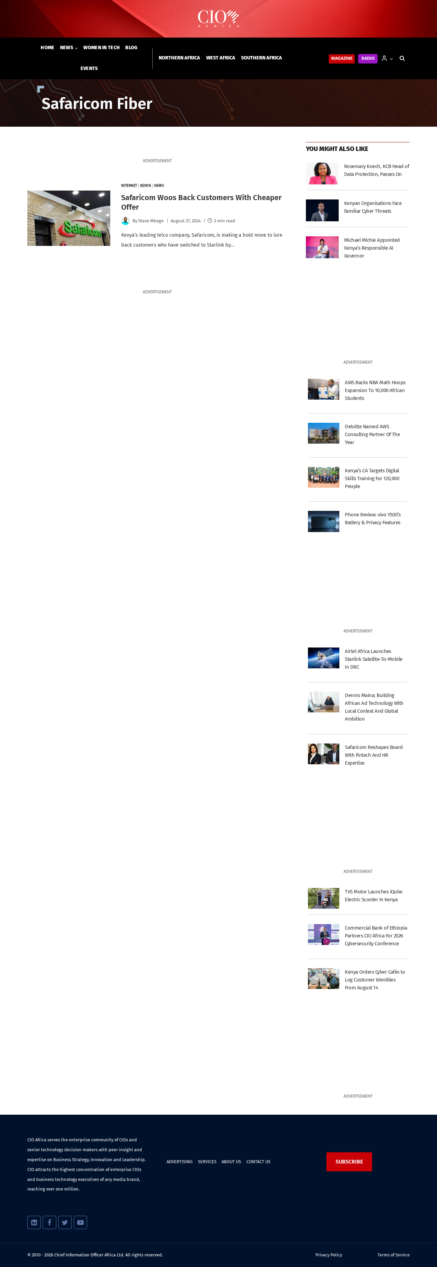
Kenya (146, 186)
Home (47, 48)
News (159, 186)
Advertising (180, 1161)
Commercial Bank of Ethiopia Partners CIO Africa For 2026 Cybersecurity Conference (376, 936)
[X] (65, 1222)
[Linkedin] (34, 1222)
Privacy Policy (328, 1254)
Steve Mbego (151, 220)
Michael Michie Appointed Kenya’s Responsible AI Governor (372, 248)
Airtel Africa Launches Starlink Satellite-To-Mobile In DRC (374, 659)
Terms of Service (394, 1254)
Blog (131, 48)
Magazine (342, 58)
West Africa (220, 58)
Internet (129, 186)
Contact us (258, 1161)
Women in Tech (101, 48)
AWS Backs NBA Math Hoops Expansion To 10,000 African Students (375, 390)
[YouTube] (80, 1222)
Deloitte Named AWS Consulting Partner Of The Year (372, 434)
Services (207, 1161)
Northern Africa (179, 58)
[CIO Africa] (218, 19)
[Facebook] (49, 1222)
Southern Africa (261, 58)
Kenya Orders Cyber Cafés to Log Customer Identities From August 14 (375, 980)
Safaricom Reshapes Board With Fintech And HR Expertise (374, 755)
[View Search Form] (402, 58)
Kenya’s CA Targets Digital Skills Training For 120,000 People (372, 478)
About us (231, 1161)
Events (89, 68)
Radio (368, 58)
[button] (391, 58)
